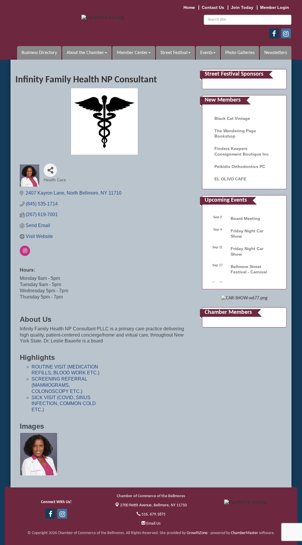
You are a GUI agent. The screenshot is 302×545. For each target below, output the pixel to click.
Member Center (132, 52)
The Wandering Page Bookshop (235, 133)
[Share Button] (50, 170)
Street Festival (174, 52)
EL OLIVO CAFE (230, 179)
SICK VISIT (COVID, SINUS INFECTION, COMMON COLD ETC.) (64, 403)
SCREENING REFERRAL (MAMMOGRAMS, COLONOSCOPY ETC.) (59, 385)
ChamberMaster (244, 533)
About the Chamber (85, 52)
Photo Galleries (240, 52)
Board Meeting (245, 218)
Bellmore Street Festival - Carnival (249, 269)
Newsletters (275, 52)
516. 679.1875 (153, 514)
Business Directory (39, 52)
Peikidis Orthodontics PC (239, 166)
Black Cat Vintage (232, 118)
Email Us (152, 523)
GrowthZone (197, 533)
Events (206, 52)
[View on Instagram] (25, 254)
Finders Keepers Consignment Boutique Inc (241, 151)
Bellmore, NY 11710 (153, 505)
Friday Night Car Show (247, 234)
